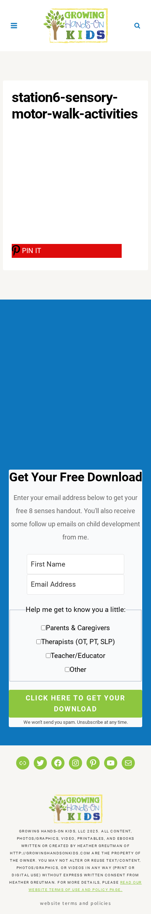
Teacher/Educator (78, 655)
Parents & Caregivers (78, 628)
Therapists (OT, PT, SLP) (78, 641)
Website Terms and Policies (75, 903)
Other (78, 669)
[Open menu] (14, 25)
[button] (75, 642)
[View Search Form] (137, 25)
